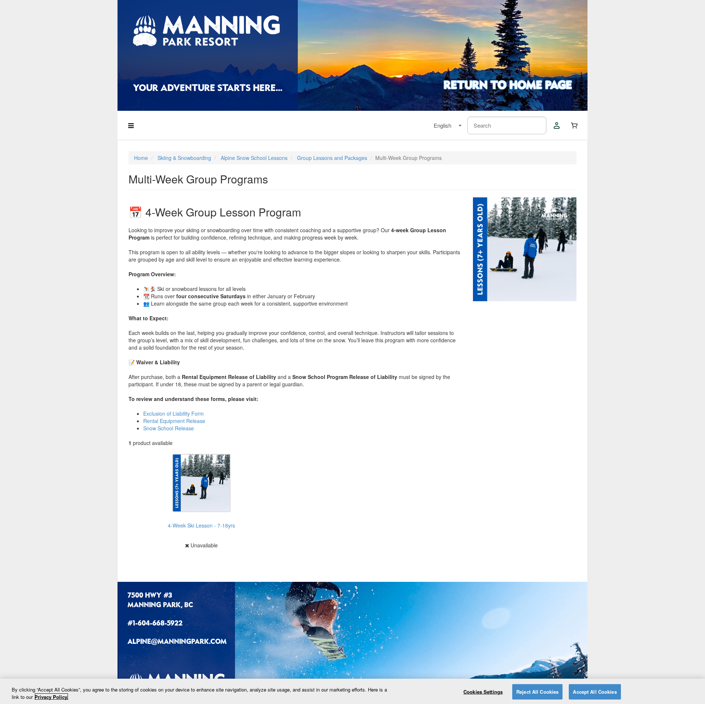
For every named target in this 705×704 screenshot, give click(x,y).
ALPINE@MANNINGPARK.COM (176, 642)
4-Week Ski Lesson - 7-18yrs (201, 525)
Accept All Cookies (595, 691)
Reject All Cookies (537, 691)
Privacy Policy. (51, 696)
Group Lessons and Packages (332, 157)
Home (141, 157)
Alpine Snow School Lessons (254, 157)
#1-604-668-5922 (154, 624)
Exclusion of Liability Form (173, 413)
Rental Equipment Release (174, 420)
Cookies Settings (483, 691)
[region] (352, 691)
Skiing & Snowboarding (184, 157)
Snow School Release (168, 428)
